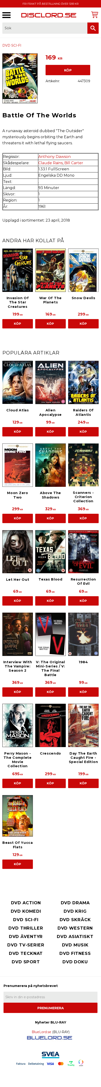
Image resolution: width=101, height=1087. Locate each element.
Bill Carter (73, 163)
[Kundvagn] (94, 14)
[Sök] (93, 28)
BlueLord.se (41, 1032)
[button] (6, 15)
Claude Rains (50, 163)
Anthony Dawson (54, 156)
